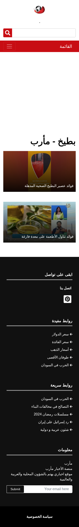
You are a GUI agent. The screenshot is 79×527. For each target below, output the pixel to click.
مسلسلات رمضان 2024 (51, 414)
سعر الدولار (60, 334)
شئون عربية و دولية (54, 430)
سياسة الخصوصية (39, 516)
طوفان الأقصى (58, 357)
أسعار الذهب (59, 349)
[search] (7, 32)
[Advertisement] (39, 94)
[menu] (9, 46)
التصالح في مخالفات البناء (50, 406)
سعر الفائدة (60, 342)
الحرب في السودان (55, 365)
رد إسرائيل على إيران (53, 422)
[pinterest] (67, 299)
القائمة (66, 46)
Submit (15, 489)
